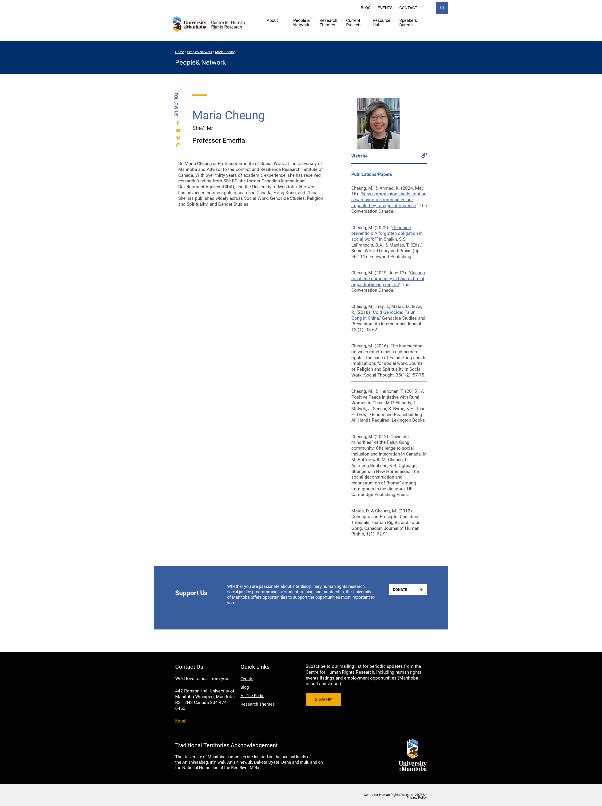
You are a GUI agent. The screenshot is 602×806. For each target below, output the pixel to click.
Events (385, 7)
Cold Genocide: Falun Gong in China (383, 315)
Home (179, 52)
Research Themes (328, 23)
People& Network (199, 52)
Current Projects (353, 23)
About (272, 20)
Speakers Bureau (408, 23)
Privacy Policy (417, 797)
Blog (366, 7)
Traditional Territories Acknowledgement (226, 745)
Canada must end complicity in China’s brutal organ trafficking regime (388, 278)
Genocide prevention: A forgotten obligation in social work (387, 233)
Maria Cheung (225, 52)
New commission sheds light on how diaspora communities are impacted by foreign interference (388, 199)
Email (180, 720)
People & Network (301, 23)
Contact (408, 7)
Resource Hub (381, 23)
